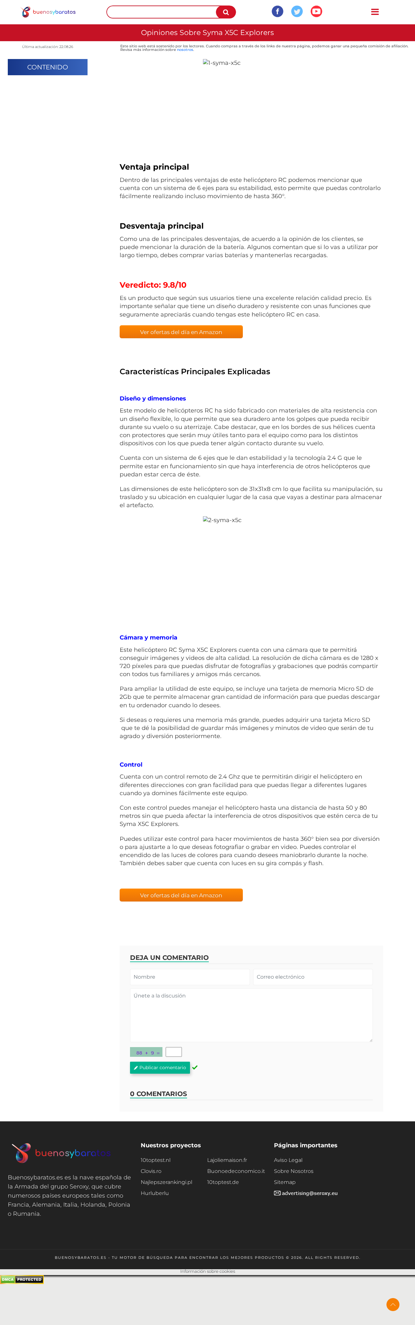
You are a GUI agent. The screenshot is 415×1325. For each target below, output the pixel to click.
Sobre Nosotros (294, 1171)
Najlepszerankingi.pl (166, 1182)
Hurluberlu (155, 1193)
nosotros (185, 49)
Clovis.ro (151, 1171)
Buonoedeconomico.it (236, 1171)
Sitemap (285, 1182)
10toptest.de (223, 1182)
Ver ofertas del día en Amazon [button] (181, 332)
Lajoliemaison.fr (227, 1160)
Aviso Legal (288, 1160)
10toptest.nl (156, 1160)
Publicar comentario (162, 1067)
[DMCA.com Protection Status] (22, 1282)
